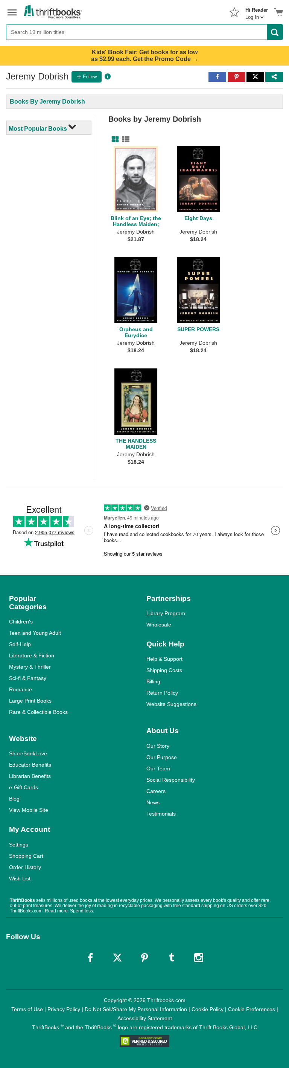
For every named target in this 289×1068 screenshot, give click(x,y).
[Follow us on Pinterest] (144, 958)
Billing (153, 681)
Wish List (19, 878)
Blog (14, 799)
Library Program (165, 613)
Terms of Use (27, 1009)
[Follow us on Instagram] (199, 958)
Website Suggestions (171, 704)
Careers (156, 791)
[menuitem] (256, 11)
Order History (25, 867)
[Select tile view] (124, 139)
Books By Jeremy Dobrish (47, 101)
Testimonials (161, 814)
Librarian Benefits (30, 776)
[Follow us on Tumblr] (172, 958)
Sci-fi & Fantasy (27, 678)
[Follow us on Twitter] (117, 958)
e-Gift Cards (23, 787)
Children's (21, 622)
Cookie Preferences (251, 1009)
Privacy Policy (63, 1009)
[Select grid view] (113, 139)
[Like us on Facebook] (90, 958)
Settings (18, 845)
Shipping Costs (164, 670)
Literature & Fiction (31, 655)
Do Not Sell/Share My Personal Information (136, 1009)
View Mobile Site (28, 810)
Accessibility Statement (144, 1018)
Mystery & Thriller (30, 667)
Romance (20, 689)
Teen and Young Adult (35, 633)
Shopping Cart (26, 856)
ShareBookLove (28, 753)
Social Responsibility (170, 780)
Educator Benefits (30, 765)
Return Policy (162, 693)
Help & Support (164, 659)
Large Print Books (30, 701)
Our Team (158, 768)
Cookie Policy (208, 1009)
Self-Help (20, 644)
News (153, 802)
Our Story (157, 746)
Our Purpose (161, 757)
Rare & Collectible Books (38, 712)
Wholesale (158, 625)
